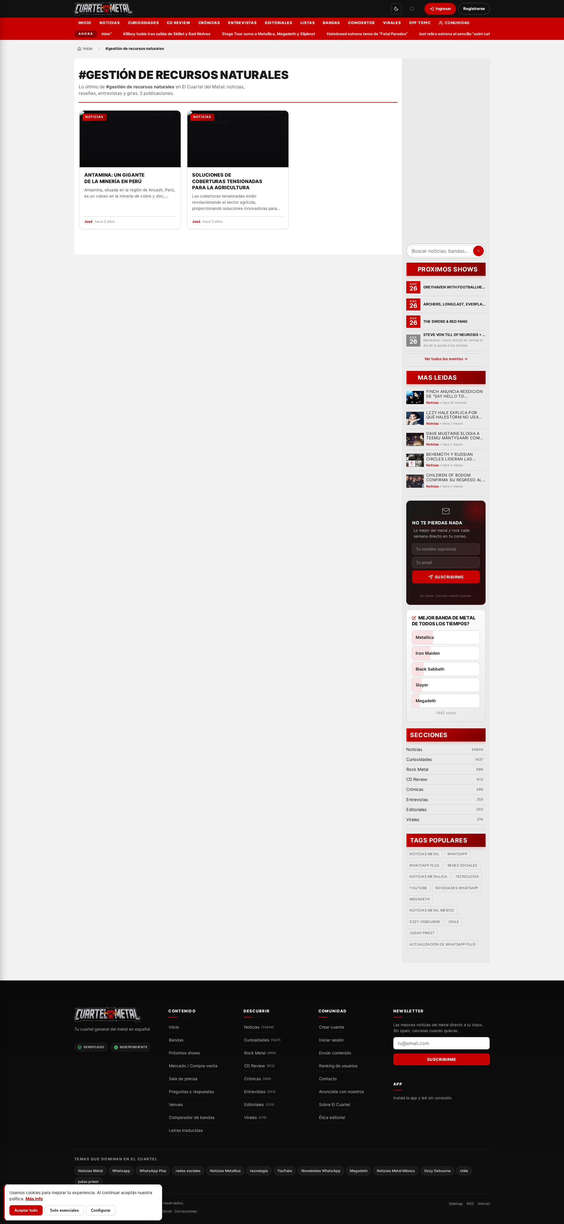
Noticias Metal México (431, 910)
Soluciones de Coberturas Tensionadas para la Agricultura (227, 181)
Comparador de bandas (191, 1117)
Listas (308, 23)
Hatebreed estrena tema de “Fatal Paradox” (350, 33)
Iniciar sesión (331, 1040)
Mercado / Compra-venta (193, 1065)
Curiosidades (143, 23)
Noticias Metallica (428, 876)
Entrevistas (242, 23)
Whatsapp (457, 854)
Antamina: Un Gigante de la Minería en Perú (114, 178)
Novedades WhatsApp (456, 888)
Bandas (331, 23)
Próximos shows (184, 1053)
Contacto (328, 1078)
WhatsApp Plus (424, 865)
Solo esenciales (64, 1210)
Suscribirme (449, 577)
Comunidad (457, 23)
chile (453, 922)
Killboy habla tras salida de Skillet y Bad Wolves (150, 33)
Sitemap (456, 1203)
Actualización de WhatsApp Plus (442, 944)
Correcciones (185, 1211)
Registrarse (474, 8)
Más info (34, 1198)
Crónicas (209, 23)
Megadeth (419, 899)
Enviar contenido (335, 1053)
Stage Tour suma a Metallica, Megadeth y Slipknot (251, 33)
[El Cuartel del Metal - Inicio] (103, 8)
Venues (176, 1104)
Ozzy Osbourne (424, 922)
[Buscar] (412, 9)
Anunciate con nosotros (341, 1091)
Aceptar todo (26, 1210)
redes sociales (462, 865)
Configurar (100, 1210)
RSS (470, 1203)
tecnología (467, 876)
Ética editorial (332, 1117)
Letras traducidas (186, 1130)
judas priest (421, 933)
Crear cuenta (331, 1027)
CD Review (178, 23)
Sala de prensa (183, 1078)
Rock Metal (260, 1053)
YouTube (418, 888)
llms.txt (484, 1203)
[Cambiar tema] (396, 9)
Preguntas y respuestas (191, 1091)
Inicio (85, 23)
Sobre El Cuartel (334, 1104)
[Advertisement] (446, 153)
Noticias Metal (424, 854)
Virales (392, 23)
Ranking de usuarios (338, 1065)
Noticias (110, 23)
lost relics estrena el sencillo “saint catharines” (446, 33)
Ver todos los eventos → (445, 359)
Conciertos (361, 23)
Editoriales (278, 23)
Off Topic (420, 23)
